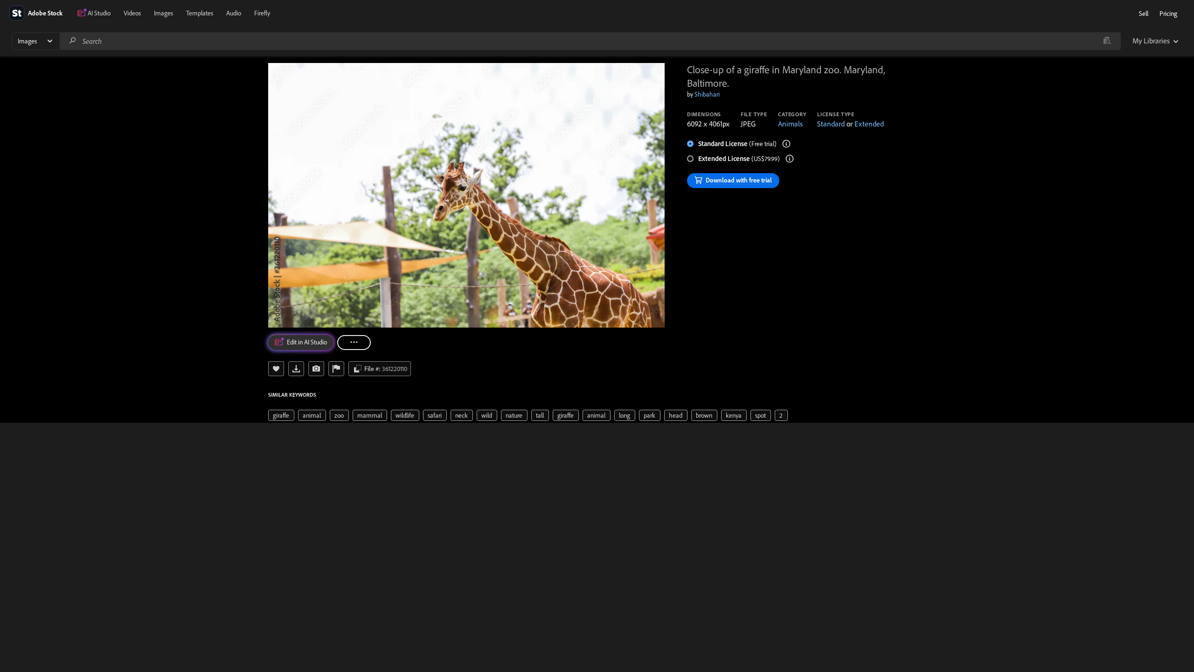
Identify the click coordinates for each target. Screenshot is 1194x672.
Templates (199, 13)
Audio (233, 13)
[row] (281, 415)
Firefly (262, 13)
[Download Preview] (296, 368)
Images (163, 13)
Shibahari (707, 94)
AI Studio (99, 13)
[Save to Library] (276, 368)
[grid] (528, 415)
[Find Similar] (316, 368)
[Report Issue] (336, 368)
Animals (790, 123)
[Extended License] (790, 158)
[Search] (73, 41)
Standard (831, 123)
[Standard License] (786, 143)
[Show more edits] (354, 342)
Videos (132, 13)
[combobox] (590, 41)
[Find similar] (1107, 41)
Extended (869, 123)
